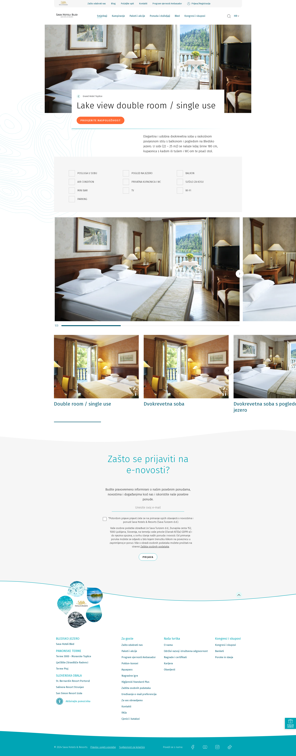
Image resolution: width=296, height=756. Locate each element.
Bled (177, 15)
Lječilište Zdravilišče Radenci (72, 662)
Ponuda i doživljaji (160, 15)
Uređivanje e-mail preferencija (138, 694)
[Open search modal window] (228, 16)
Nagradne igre (129, 675)
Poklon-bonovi (129, 663)
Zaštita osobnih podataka (154, 546)
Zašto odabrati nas (97, 3)
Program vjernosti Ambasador (167, 3)
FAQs (124, 712)
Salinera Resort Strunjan (70, 687)
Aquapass (127, 669)
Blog (113, 3)
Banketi (219, 651)
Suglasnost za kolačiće (132, 747)
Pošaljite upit (127, 3)
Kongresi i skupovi (194, 15)
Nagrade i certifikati (175, 657)
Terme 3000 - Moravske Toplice (73, 656)
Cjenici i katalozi (130, 718)
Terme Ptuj (62, 668)
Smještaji (102, 15)
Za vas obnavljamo (132, 700)
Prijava (148, 557)
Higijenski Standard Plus (135, 681)
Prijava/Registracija (200, 3)
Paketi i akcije (137, 15)
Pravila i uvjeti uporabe (103, 747)
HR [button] (235, 15)
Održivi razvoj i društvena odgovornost (186, 651)
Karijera (168, 663)
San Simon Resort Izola (69, 693)
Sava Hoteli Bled (65, 644)
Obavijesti (169, 669)
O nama (168, 644)
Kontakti (143, 3)
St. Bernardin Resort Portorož (73, 681)
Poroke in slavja (224, 657)
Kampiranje (118, 15)
